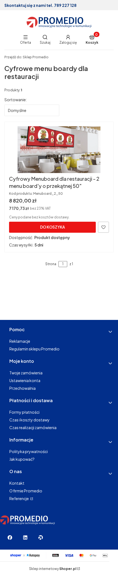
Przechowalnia (22, 388)
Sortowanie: (15, 99)
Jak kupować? (22, 459)
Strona (50, 264)
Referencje (19, 498)
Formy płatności (24, 412)
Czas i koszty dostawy (29, 419)
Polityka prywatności (28, 451)
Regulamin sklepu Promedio (34, 348)
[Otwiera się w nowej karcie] (9, 537)
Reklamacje (19, 341)
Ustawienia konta (24, 380)
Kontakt (16, 483)
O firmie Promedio (25, 490)
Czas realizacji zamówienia (33, 427)
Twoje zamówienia (26, 372)
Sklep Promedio (26, 57)
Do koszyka (52, 226)
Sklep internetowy (52, 569)
